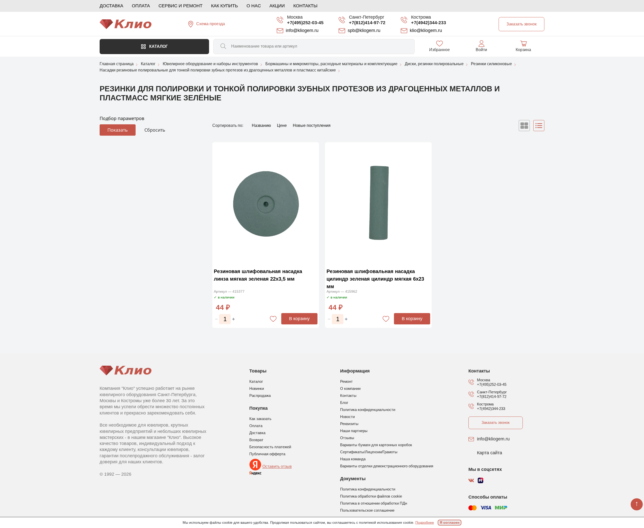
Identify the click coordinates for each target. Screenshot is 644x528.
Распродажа (260, 395)
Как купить (224, 5)
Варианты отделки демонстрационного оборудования (386, 466)
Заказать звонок (495, 422)
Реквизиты (349, 424)
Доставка (111, 5)
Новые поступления (312, 125)
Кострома (421, 17)
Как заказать (260, 419)
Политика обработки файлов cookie (371, 496)
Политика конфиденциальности (367, 409)
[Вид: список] (538, 125)
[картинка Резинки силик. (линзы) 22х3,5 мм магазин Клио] (265, 204)
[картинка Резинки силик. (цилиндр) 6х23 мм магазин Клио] (378, 204)
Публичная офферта (267, 454)
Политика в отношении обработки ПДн (373, 503)
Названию (262, 125)
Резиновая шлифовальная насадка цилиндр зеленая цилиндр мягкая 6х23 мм (375, 279)
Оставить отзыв (277, 467)
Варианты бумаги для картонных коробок (376, 445)
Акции (277, 5)
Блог (344, 402)
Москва (295, 17)
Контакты (305, 5)
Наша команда (353, 459)
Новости (347, 416)
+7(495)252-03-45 (305, 22)
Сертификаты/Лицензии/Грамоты (368, 452)
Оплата (141, 5)
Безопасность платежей (270, 447)
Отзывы (347, 438)
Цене (282, 125)
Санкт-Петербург (366, 17)
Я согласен (449, 522)
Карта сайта (489, 453)
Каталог (158, 46)
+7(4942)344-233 (428, 22)
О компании (350, 388)
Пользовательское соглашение (367, 510)
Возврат (256, 440)
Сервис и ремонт (180, 5)
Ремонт (346, 381)
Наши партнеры (354, 431)
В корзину (299, 318)
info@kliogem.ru (493, 439)
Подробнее (424, 522)
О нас (254, 5)
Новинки (256, 388)
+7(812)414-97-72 (367, 22)
